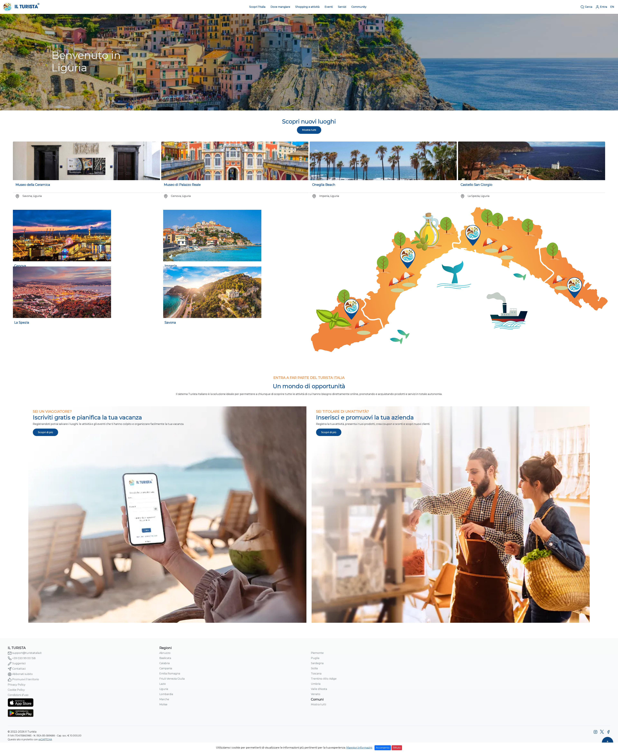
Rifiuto (397, 747)
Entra (603, 6)
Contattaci (19, 668)
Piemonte (317, 652)
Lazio (162, 683)
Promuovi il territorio (25, 679)
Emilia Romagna (169, 673)
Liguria (163, 689)
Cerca (588, 6)
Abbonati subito (22, 674)
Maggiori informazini (359, 747)
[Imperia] (211, 235)
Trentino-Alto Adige (324, 678)
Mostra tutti (309, 129)
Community (358, 6)
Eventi (329, 6)
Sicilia (314, 668)
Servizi (342, 6)
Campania (165, 668)
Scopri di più (45, 432)
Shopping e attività (307, 6)
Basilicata (165, 658)
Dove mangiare (280, 6)
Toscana (316, 673)
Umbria (315, 683)
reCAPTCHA (45, 739)
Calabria (164, 663)
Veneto (315, 694)
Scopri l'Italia (257, 6)
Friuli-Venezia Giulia (172, 678)
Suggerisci (19, 663)
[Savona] (211, 292)
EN (612, 6)
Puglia (315, 658)
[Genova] (60, 235)
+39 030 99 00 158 (24, 658)
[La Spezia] (60, 292)
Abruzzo (164, 652)
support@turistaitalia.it (27, 652)
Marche (164, 699)
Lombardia (166, 694)
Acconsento (382, 747)
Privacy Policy (16, 684)
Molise (163, 704)
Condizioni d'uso (18, 694)
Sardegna (317, 663)
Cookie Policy (16, 689)
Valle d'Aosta (319, 689)
